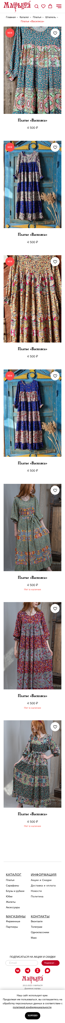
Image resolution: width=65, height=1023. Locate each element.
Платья (37, 17)
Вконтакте (37, 921)
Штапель (50, 17)
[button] (36, 6)
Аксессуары (13, 907)
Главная (11, 17)
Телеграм (36, 926)
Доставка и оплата (43, 885)
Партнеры (12, 926)
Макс (34, 937)
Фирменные (13, 921)
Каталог (24, 17)
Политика (37, 896)
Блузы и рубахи (15, 890)
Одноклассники (40, 932)
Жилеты (11, 901)
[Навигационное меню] (58, 6)
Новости (36, 890)
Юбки (9, 896)
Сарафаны (12, 885)
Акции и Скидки (41, 880)
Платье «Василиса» (32, 21)
